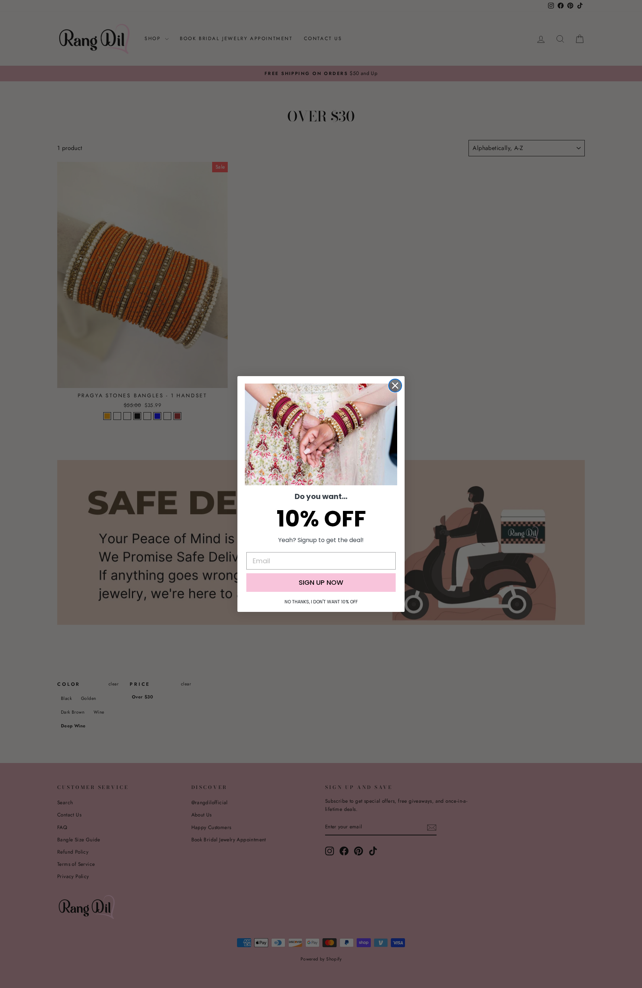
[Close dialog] (395, 385)
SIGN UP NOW (321, 582)
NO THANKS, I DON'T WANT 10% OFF (321, 602)
